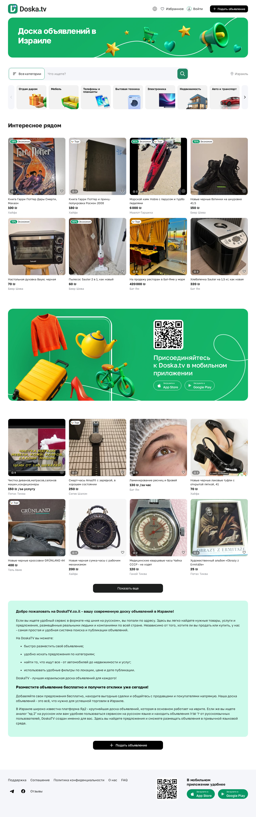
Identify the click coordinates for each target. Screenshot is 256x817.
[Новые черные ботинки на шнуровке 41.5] (219, 176)
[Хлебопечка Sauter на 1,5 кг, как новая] (219, 254)
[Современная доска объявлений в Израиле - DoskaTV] (27, 9)
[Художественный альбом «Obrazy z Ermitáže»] (219, 537)
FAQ (124, 780)
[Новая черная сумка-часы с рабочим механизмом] (97, 537)
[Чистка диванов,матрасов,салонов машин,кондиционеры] (37, 457)
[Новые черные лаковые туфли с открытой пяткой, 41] (219, 457)
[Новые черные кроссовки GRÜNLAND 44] (37, 535)
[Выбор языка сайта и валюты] (154, 8)
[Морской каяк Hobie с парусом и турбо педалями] (158, 176)
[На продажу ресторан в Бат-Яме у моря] (158, 254)
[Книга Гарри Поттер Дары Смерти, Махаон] (37, 176)
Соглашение (40, 780)
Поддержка (17, 780)
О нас (112, 780)
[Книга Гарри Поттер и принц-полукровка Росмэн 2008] (97, 176)
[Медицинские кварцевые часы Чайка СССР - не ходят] (158, 537)
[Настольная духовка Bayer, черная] (37, 254)
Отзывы (36, 791)
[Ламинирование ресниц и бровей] (158, 455)
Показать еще (128, 588)
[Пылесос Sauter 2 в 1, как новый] (97, 254)
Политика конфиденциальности (79, 780)
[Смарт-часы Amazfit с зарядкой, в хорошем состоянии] (97, 457)
